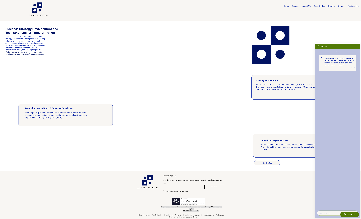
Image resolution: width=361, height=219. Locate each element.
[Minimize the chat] (356, 46)
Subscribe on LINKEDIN (191, 211)
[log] (337, 129)
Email (165, 183)
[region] (295, 87)
